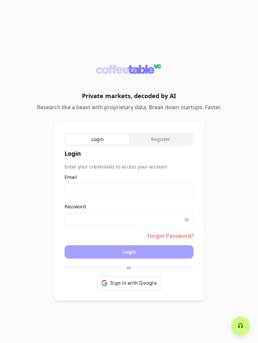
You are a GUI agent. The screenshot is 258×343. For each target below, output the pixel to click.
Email (70, 177)
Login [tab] (97, 139)
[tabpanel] (129, 219)
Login (129, 252)
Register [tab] (160, 139)
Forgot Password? (170, 235)
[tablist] (129, 139)
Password (75, 206)
